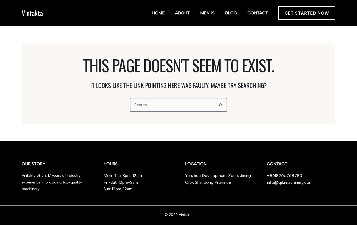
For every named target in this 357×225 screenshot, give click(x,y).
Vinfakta (32, 13)
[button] (306, 13)
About (182, 12)
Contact (257, 12)
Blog (231, 12)
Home (158, 12)
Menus (207, 12)
